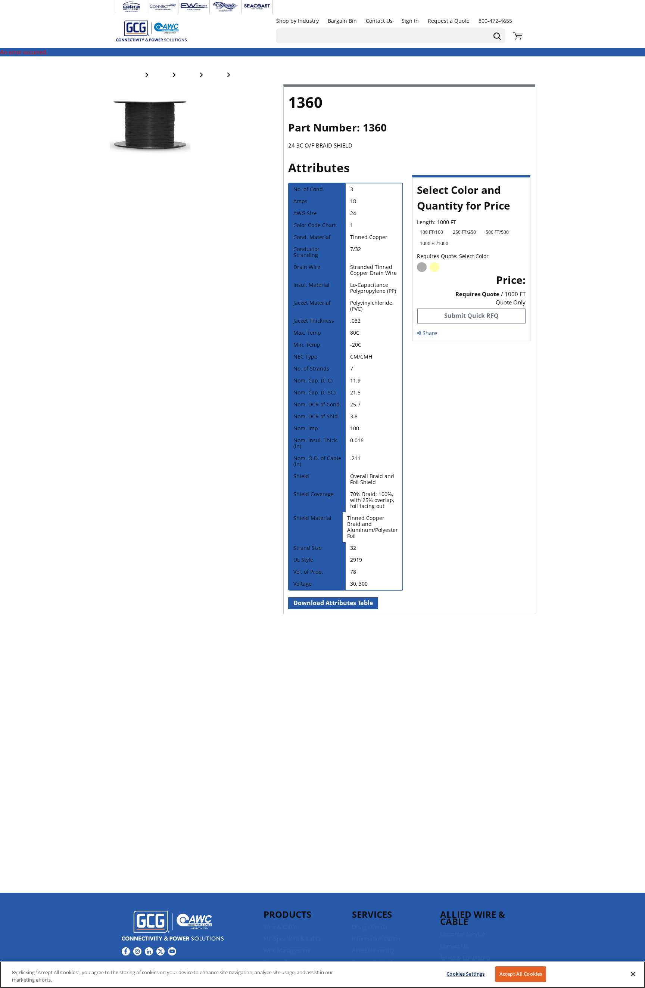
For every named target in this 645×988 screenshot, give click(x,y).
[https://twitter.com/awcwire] (160, 951)
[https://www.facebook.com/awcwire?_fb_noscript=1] (126, 951)
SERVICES (372, 914)
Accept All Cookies (520, 973)
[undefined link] (131, 6)
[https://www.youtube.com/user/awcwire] (172, 951)
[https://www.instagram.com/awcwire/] (137, 951)
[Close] (633, 974)
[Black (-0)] (422, 267)
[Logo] (173, 927)
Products (287, 914)
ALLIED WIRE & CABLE (472, 918)
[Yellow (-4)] (434, 267)
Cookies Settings (465, 973)
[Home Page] (159, 30)
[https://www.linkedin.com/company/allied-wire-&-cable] (149, 951)
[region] (322, 974)
